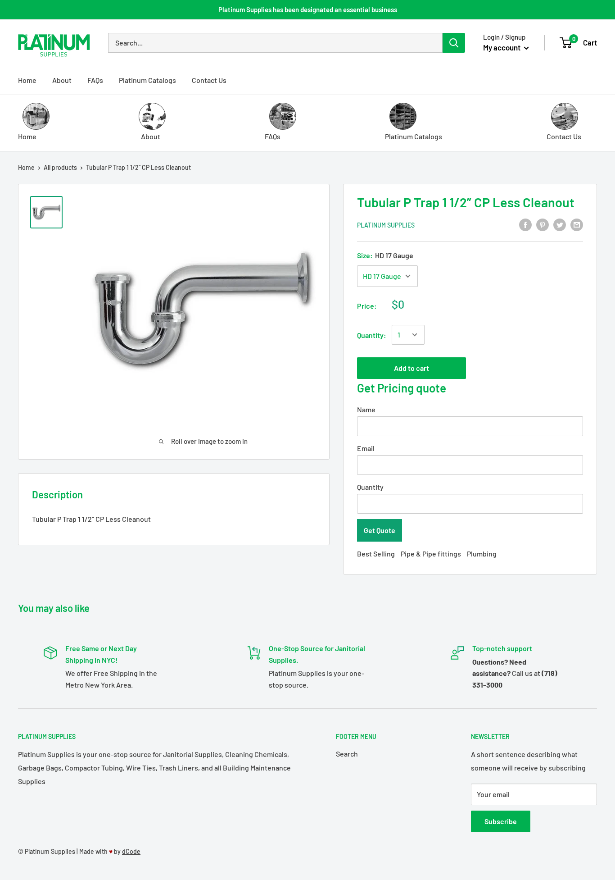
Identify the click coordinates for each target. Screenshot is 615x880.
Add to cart (411, 368)
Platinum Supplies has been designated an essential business (307, 9)
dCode (131, 851)
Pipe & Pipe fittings (431, 553)
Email (366, 448)
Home (27, 80)
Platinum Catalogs (147, 80)
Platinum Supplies (386, 225)
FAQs (95, 80)
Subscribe (500, 821)
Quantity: (371, 335)
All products (60, 167)
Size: (385, 255)
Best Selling (376, 553)
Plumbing (482, 553)
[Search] (454, 43)
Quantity (370, 487)
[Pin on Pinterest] (542, 224)
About (62, 80)
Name (366, 409)
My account (502, 47)
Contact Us (209, 80)
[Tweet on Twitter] (559, 224)
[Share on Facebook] (525, 224)
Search (347, 753)
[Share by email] (576, 224)
